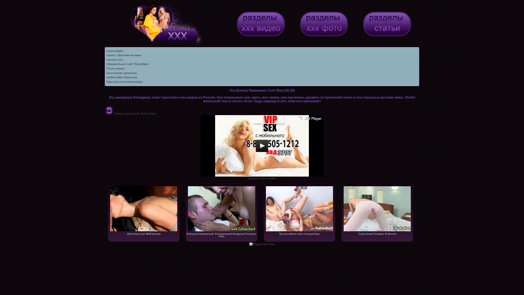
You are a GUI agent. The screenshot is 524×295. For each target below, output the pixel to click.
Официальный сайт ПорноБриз (127, 64)
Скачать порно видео (262, 178)
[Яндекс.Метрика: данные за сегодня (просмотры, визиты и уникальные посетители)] (262, 244)
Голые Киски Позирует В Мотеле (377, 234)
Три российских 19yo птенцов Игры (299, 234)
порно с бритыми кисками (123, 55)
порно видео (114, 50)
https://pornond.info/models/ (124, 81)
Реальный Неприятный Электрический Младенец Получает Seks (221, 235)
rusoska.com (114, 59)
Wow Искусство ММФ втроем (143, 234)
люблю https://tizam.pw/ (122, 77)
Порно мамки (115, 68)
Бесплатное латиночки (121, 73)
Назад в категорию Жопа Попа (135, 113)
